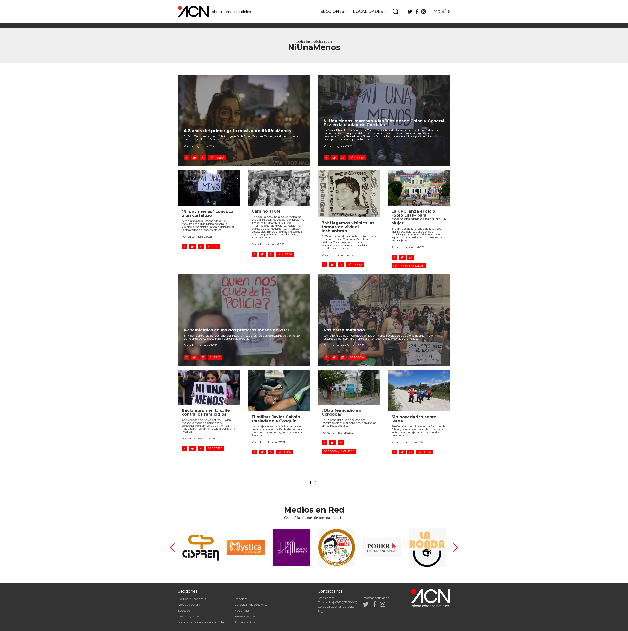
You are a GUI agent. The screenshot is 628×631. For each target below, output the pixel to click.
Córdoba (217, 158)
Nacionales (242, 610)
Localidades (368, 11)
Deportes (241, 599)
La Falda (284, 452)
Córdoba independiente (251, 604)
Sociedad (184, 610)
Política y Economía (192, 599)
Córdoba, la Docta (190, 616)
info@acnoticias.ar (376, 598)
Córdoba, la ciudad (408, 266)
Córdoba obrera (189, 604)
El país (213, 246)
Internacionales (245, 616)
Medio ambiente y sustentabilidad (201, 622)
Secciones (332, 11)
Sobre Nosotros (245, 622)
